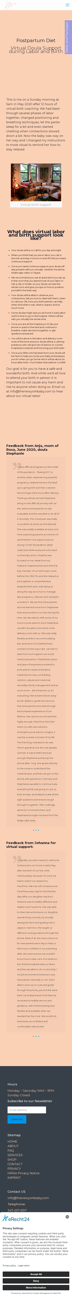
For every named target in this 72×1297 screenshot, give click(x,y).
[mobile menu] (67, 5)
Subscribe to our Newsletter (30, 1101)
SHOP (12, 1159)
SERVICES (15, 1155)
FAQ (11, 1150)
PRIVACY (14, 1169)
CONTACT (15, 1164)
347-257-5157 (17, 1210)
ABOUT (13, 1146)
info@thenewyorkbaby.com (28, 1198)
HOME (12, 1141)
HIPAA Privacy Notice (24, 1173)
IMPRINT (14, 1178)
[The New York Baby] (9, 5)
